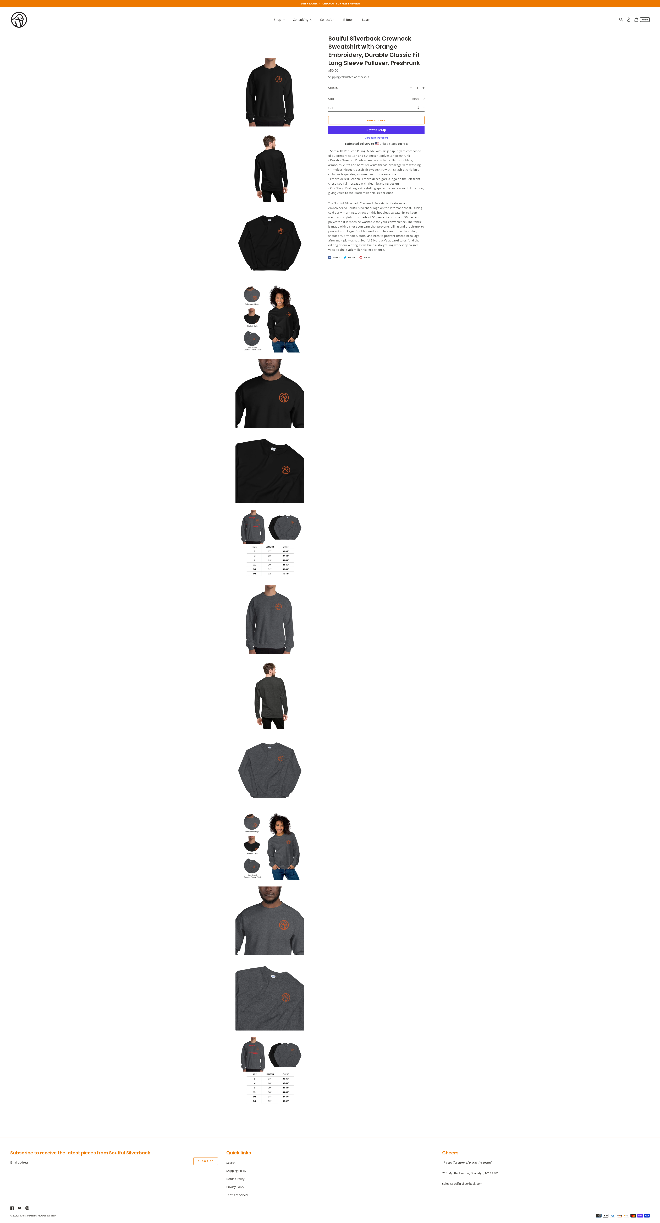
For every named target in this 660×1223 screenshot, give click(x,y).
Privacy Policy (235, 1187)
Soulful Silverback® (27, 1215)
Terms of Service (237, 1195)
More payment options (376, 137)
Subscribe (205, 1161)
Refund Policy (235, 1179)
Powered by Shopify (47, 1215)
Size (330, 107)
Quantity (333, 87)
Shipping (334, 77)
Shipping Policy (236, 1171)
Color (331, 98)
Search (230, 1163)
